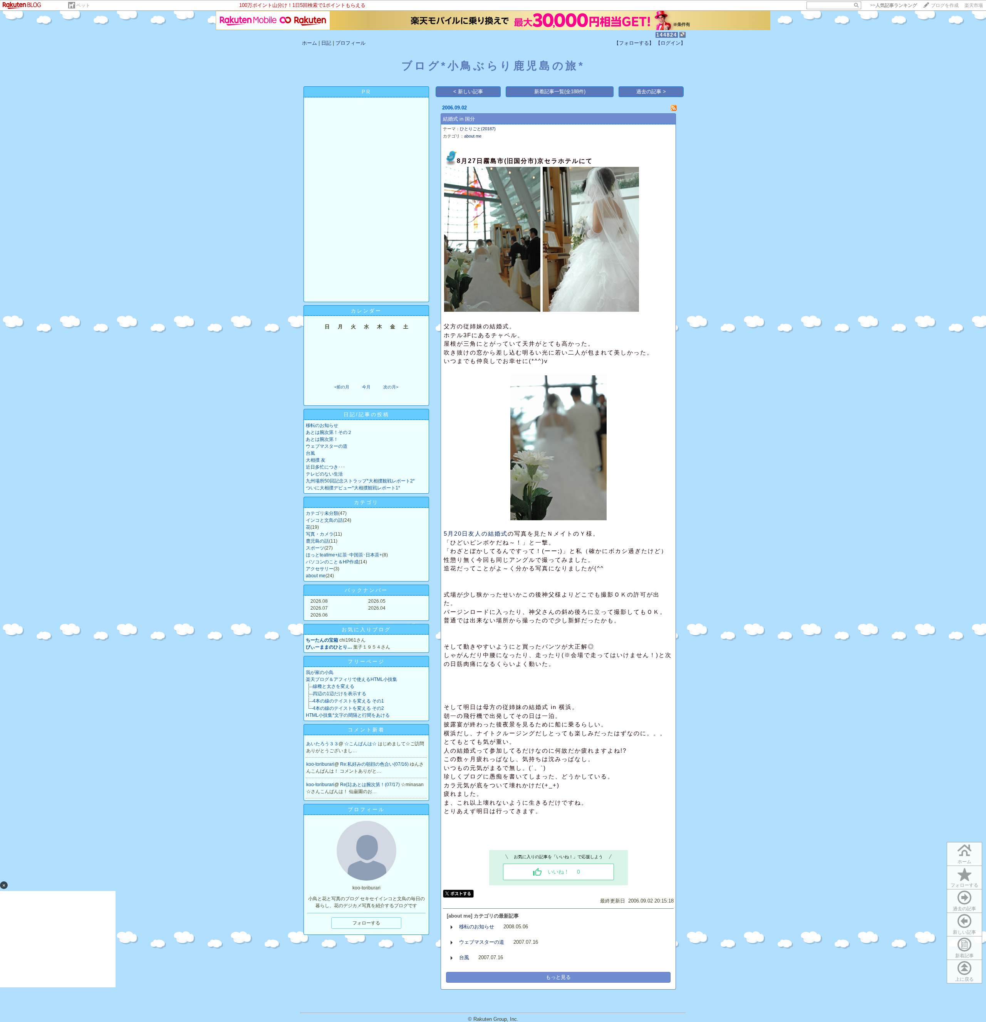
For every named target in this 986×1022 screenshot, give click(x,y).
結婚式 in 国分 (459, 119)
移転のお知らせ (322, 425)
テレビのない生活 (324, 474)
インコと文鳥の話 (324, 520)
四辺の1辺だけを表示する (339, 693)
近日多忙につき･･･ (325, 467)
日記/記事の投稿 (366, 414)
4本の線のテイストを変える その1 (348, 701)
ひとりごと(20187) (478, 128)
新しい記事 (964, 932)
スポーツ (315, 548)
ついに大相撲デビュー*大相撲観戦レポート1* (353, 488)
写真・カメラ (320, 534)
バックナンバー (366, 590)
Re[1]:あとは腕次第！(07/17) (370, 784)
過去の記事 (964, 908)
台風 (310, 453)
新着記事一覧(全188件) (559, 91)
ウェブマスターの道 (326, 446)
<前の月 (341, 387)
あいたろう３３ (322, 743)
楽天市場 (973, 5)
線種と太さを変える (333, 686)
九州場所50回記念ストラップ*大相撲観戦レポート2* (360, 481)
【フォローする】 (634, 43)
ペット (83, 5)
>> (893, 5)
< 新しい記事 (468, 91)
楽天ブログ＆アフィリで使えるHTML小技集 (351, 679)
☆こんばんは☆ (361, 743)
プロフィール (350, 43)
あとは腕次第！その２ (329, 432)
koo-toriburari (320, 764)
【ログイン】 (671, 43)
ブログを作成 (945, 5)
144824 (666, 35)
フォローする (964, 885)
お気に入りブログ (366, 629)
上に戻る (964, 979)
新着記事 (964, 955)
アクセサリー (320, 569)
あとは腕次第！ (322, 439)
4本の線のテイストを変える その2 (348, 708)
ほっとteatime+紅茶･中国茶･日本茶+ (344, 555)
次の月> (390, 387)
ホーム (309, 43)
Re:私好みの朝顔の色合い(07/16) (375, 764)
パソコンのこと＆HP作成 (332, 562)
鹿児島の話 (317, 541)
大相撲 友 (315, 460)
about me (315, 575)
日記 (326, 43)
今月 (366, 387)
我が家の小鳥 (320, 672)
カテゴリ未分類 (322, 513)
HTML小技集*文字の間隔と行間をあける (348, 715)
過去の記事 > (651, 91)
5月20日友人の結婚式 (476, 533)
